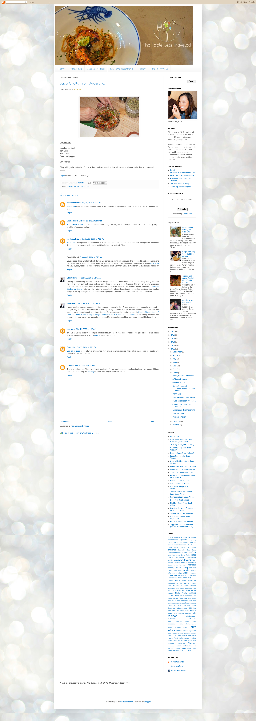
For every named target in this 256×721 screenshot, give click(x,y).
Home (61, 68)
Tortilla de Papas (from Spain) (182, 472)
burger (176, 545)
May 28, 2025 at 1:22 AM (91, 203)
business (182, 545)
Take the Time (178, 413)
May (175, 366)
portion (187, 610)
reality (194, 613)
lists (194, 588)
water (179, 646)
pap (175, 603)
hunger (170, 580)
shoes (194, 624)
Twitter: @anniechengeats (180, 187)
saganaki (179, 621)
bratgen (70, 365)
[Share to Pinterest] (105, 183)
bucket (170, 545)
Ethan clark (72, 278)
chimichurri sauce (174, 555)
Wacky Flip (71, 206)
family (185, 567)
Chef (179, 552)
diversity (177, 562)
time (179, 636)
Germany (193, 570)
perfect (185, 608)
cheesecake (172, 552)
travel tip (176, 641)
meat (182, 595)
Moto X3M (71, 243)
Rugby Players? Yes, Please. (184, 397)
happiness (192, 575)
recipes (77, 186)
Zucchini (184, 651)
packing (171, 603)
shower (170, 627)
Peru (190, 608)
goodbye (179, 573)
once (186, 600)
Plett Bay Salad (173, 610)
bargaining (192, 540)
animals (193, 537)
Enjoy (62, 175)
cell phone (191, 547)
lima (186, 588)
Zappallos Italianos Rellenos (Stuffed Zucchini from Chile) (181, 526)
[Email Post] (89, 183)
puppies (188, 613)
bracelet (193, 542)
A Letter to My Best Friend (187, 301)
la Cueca (185, 585)
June (175, 362)
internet (186, 583)
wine (184, 648)
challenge (172, 550)
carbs (183, 547)
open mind (192, 600)
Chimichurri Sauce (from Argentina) (182, 405)
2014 (173, 342)
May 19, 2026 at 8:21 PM (86, 347)
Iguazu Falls (180, 580)
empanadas (191, 565)
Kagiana (176, 585)
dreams (184, 562)
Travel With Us (160, 68)
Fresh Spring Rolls (174, 570)
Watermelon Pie (189, 646)
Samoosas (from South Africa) (182, 497)
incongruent (192, 580)
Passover (188, 603)
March (175, 373)
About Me (76, 68)
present (181, 613)
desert (194, 560)
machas (170, 593)
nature (174, 600)
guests (180, 575)
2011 (173, 349)
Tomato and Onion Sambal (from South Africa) (188, 279)
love (188, 590)
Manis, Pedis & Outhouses (183, 376)
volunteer (171, 646)
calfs (188, 545)
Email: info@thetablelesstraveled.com (182, 171)
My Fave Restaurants (121, 68)
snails (185, 627)
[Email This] (94, 183)
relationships (191, 616)
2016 (173, 335)
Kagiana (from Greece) (179, 481)
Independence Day (175, 583)
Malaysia (192, 593)
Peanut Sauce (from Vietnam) (182, 453)
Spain (178, 631)
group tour (172, 575)
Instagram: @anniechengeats (182, 175)
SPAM (182, 631)
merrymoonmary (126, 702)
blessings (177, 542)
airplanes (179, 537)
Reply (69, 213)
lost (169, 590)
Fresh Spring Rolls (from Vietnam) (187, 230)
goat (173, 573)
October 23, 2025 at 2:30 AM (90, 221)
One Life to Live (178, 383)
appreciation (173, 540)
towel (188, 638)
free (194, 567)
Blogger (147, 702)
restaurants (172, 619)
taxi (169, 636)
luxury (193, 590)
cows (176, 560)
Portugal (193, 610)
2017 (173, 331)
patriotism (186, 605)
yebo (194, 648)
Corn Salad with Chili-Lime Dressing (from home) (181, 441)
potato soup (172, 613)
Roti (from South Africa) (179, 500)
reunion (180, 619)
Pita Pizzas (174, 437)
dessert (170, 562)
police (182, 610)
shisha (187, 624)
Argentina (70, 186)
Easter (170, 565)
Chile (193, 552)
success (187, 633)
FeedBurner (187, 214)
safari (194, 619)
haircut (185, 575)
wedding (171, 648)
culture (181, 560)
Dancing (187, 560)
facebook (178, 567)
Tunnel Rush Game (75, 225)
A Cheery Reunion (179, 379)
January (176, 425)
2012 (173, 345)
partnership (181, 603)
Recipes (142, 68)
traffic (170, 641)
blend (170, 542)
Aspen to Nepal (177, 666)
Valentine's (181, 643)
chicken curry (186, 552)
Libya (182, 588)
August (176, 355)
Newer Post (65, 422)
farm (190, 567)
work (189, 648)
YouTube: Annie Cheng (179, 184)
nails (169, 600)
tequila (174, 636)
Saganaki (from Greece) (179, 484)
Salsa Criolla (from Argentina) (184, 401)
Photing (91, 372)
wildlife (178, 648)
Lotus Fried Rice (178, 590)
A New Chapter (177, 662)
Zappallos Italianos (174, 651)
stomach (180, 633)
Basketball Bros (73, 351)
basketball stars (74, 203)
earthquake (192, 562)
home (180, 578)
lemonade (171, 588)
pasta (194, 603)
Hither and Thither (178, 670)
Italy (169, 585)
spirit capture (189, 631)
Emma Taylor (72, 221)
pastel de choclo (174, 605)
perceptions (177, 608)
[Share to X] (99, 183)
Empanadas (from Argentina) (184, 410)
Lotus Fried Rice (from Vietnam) (183, 466)
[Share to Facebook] (102, 183)
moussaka (185, 598)
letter (177, 588)
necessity (180, 600)
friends (186, 570)
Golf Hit (97, 335)
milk (195, 595)
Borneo (185, 542)
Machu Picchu (181, 593)
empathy (171, 567)
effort (175, 565)
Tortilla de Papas (180, 638)
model (170, 598)
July (174, 359)
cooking (170, 560)
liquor (190, 588)
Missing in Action (179, 417)
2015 (173, 338)
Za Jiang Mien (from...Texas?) (182, 445)
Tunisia (184, 641)
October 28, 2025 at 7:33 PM (92, 239)
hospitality (187, 578)
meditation (188, 595)
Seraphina (71, 347)
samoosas (172, 624)
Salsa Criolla (84, 186)
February (176, 421)
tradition (193, 638)
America (186, 537)
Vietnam (192, 643)
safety (170, 621)
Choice (188, 555)
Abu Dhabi (172, 537)
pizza (194, 608)
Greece (186, 573)
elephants (182, 565)
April (175, 369)
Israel (193, 583)
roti (190, 619)
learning (193, 585)
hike (176, 578)
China (183, 555)
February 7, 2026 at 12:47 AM (89, 278)
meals (177, 595)
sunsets (193, 633)
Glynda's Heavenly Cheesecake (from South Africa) (183, 388)
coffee (193, 555)
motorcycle (177, 598)
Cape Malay (173, 547)
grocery (193, 573)
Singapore (178, 627)
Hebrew (171, 578)
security (180, 624)
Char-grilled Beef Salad (187, 550)
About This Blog (96, 68)
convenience (191, 557)
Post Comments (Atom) (80, 426)
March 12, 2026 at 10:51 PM (88, 303)
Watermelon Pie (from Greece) (182, 469)
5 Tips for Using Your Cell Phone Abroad (189, 254)
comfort (170, 557)
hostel (194, 578)
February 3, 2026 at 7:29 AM (91, 257)
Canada (193, 545)
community (180, 557)
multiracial (192, 598)
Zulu (189, 651)
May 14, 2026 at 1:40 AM (86, 329)
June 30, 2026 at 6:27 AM (84, 365)
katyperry (71, 329)
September (177, 352)
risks (185, 619)
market (170, 595)
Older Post (154, 422)
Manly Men (176, 394)
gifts (169, 573)
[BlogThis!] (96, 183)
